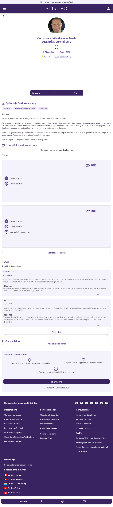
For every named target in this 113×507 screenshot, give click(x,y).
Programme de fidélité (49, 419)
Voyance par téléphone (86, 415)
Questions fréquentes (49, 415)
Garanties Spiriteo (12, 424)
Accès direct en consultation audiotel (92, 447)
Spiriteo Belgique (15, 479)
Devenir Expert (46, 438)
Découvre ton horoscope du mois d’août (57, 2)
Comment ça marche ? (13, 419)
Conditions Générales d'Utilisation (19, 437)
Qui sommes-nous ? (12, 415)
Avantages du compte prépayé (89, 442)
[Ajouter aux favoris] (56, 46)
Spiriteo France (14, 475)
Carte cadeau (81, 451)
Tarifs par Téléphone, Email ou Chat (91, 438)
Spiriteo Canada (14, 492)
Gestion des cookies (12, 441)
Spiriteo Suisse (14, 488)
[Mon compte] (108, 8)
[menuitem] (106, 402)
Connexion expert (48, 434)
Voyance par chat (83, 419)
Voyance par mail (83, 424)
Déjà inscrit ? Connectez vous (56, 388)
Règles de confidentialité (14, 428)
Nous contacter (46, 424)
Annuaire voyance (84, 428)
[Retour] (3, 16)
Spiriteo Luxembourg (17, 483)
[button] (57, 8)
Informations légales (13, 432)
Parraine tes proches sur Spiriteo (18, 465)
